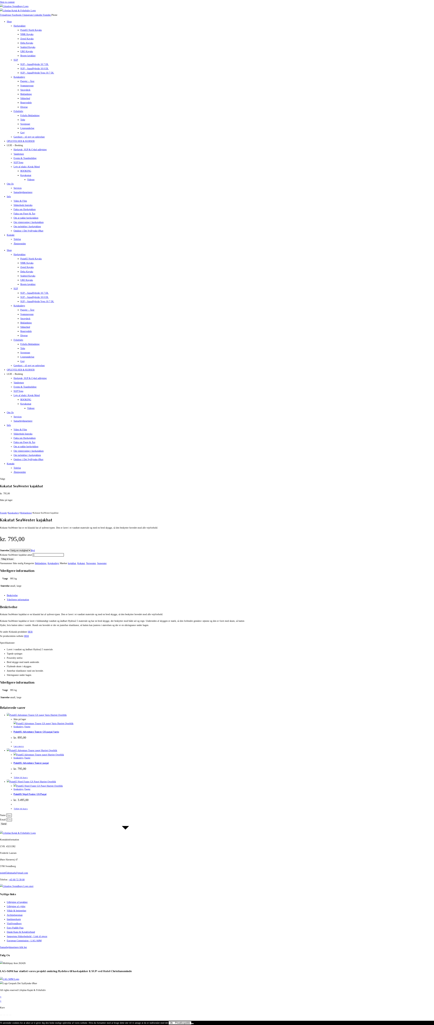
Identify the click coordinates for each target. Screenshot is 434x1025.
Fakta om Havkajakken (25, 209)
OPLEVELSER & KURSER (21, 141)
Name (3, 815)
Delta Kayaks (26, 43)
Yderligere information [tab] (18, 599)
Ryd (33, 550)
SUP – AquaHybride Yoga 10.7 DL (37, 73)
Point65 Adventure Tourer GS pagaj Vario (36, 731)
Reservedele (26, 102)
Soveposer (25, 124)
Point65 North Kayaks (31, 30)
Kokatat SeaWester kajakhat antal (16, 555)
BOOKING (25, 171)
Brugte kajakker (28, 55)
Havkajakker (20, 26)
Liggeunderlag (27, 128)
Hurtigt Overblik (58, 715)
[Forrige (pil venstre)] (1, 1019)
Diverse (24, 107)
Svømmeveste (27, 85)
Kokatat (81, 563)
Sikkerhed (25, 98)
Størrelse (4, 550)
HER (30, 632)
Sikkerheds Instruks (23, 205)
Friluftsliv (18, 111)
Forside (3, 513)
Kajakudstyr (19, 77)
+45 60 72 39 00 (17, 879)
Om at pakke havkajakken (26, 218)
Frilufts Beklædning (30, 115)
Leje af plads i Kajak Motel (27, 166)
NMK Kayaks (26, 34)
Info (9, 196)
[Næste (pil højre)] (4, 1019)
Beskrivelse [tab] (12, 595)
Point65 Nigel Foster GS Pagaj (30, 794)
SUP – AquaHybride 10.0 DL (34, 68)
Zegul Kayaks (27, 38)
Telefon (17, 239)
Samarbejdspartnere (23, 192)
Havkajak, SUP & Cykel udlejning (30, 149)
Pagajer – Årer (27, 81)
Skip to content (7, 2)
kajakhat (72, 563)
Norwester (91, 563)
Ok (171, 1023)
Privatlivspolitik (182, 1023)
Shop (9, 21)
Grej (22, 132)
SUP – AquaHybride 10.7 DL (34, 64)
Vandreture (19, 154)
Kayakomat (25, 175)
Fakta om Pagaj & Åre (24, 213)
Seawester (102, 563)
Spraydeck (25, 90)
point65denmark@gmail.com (14, 873)
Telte (22, 119)
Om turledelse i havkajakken (27, 226)
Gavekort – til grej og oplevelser (29, 137)
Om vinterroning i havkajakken (29, 222)
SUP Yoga (18, 162)
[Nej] (192, 1023)
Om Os (10, 184)
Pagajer (27, 726)
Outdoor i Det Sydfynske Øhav (28, 231)
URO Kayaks (26, 51)
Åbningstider (20, 243)
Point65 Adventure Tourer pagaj (31, 763)
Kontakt (10, 235)
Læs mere (19, 746)
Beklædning (26, 94)
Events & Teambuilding (25, 158)
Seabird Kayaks (27, 47)
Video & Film (20, 201)
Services (18, 188)
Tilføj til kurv (7, 559)
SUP (16, 60)
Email (3, 819)
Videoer (31, 179)
